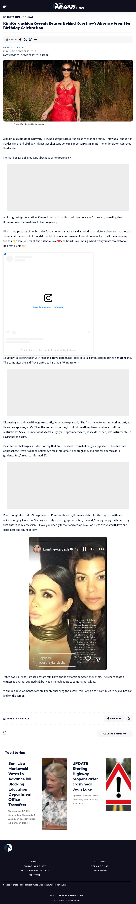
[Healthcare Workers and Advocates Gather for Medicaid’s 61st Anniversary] (118, 784)
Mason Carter (15, 47)
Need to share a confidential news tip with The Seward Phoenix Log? (36, 884)
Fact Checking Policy (35, 870)
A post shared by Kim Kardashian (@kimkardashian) (48, 350)
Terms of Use (99, 866)
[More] (35, 39)
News (30, 17)
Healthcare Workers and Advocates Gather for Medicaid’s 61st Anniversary (87, 776)
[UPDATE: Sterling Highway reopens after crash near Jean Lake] (54, 784)
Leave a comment (116, 733)
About (35, 862)
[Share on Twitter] (25, 39)
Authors (99, 862)
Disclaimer (100, 870)
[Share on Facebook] (20, 39)
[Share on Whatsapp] (30, 39)
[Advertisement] (68, 187)
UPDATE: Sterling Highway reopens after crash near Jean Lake (21, 776)
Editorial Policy (35, 866)
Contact (34, 875)
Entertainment (13, 17)
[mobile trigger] (6, 6)
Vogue (39, 422)
